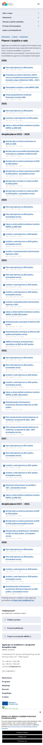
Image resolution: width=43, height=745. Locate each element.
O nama (15, 37)
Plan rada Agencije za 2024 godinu (19, 207)
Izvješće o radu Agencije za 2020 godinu (21, 569)
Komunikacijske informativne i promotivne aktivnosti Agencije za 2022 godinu (22, 404)
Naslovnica (6, 37)
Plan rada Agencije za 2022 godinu (19, 357)
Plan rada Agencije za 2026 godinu (19, 67)
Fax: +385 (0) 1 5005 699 (11, 664)
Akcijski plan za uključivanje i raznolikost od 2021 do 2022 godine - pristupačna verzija (22, 533)
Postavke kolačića (22, 732)
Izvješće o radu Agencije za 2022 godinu (21, 375)
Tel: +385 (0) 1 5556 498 (11, 661)
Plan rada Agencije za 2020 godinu (19, 549)
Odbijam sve (22, 737)
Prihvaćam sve (22, 741)
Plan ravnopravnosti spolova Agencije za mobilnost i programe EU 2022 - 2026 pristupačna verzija (22, 429)
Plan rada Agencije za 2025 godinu (19, 110)
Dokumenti (24, 37)
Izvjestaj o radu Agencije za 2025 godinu (22, 118)
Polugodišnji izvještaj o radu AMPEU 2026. (22, 87)
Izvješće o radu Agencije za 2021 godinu (21, 465)
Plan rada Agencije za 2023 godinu (19, 267)
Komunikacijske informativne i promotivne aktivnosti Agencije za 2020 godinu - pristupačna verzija (22, 589)
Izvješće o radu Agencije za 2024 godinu (21, 234)
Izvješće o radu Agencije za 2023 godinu (21, 284)
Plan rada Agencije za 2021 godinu (19, 445)
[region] (21, 727)
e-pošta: (11, 666)
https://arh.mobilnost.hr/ (23, 600)
